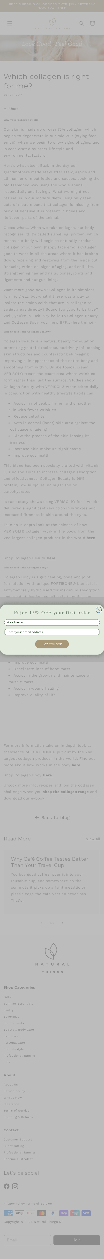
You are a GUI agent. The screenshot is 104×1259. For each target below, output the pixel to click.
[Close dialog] (99, 610)
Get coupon (52, 644)
